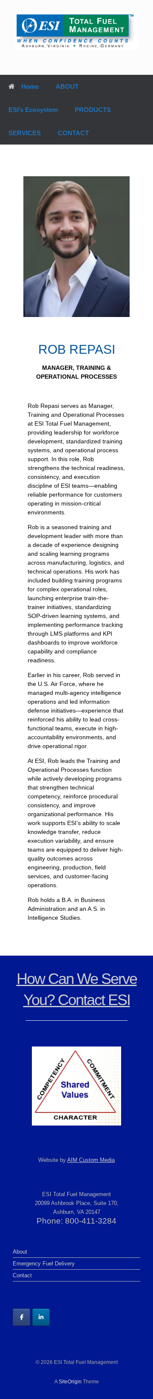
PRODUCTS (93, 109)
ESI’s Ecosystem (33, 109)
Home (30, 86)
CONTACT (73, 133)
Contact (22, 1275)
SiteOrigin (70, 1381)
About (20, 1252)
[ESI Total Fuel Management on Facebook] (21, 1317)
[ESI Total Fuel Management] (76, 31)
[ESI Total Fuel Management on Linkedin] (41, 1317)
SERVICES (24, 133)
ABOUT (67, 86)
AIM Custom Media (91, 1160)
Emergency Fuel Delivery (44, 1263)
